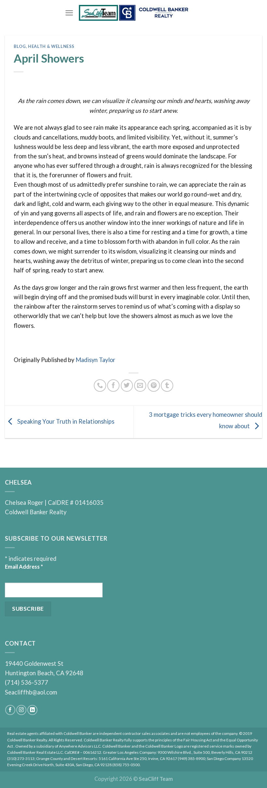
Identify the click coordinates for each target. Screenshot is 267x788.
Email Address (24, 566)
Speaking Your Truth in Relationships (65, 421)
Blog (20, 46)
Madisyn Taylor (95, 359)
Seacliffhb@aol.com (31, 692)
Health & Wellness (51, 46)
